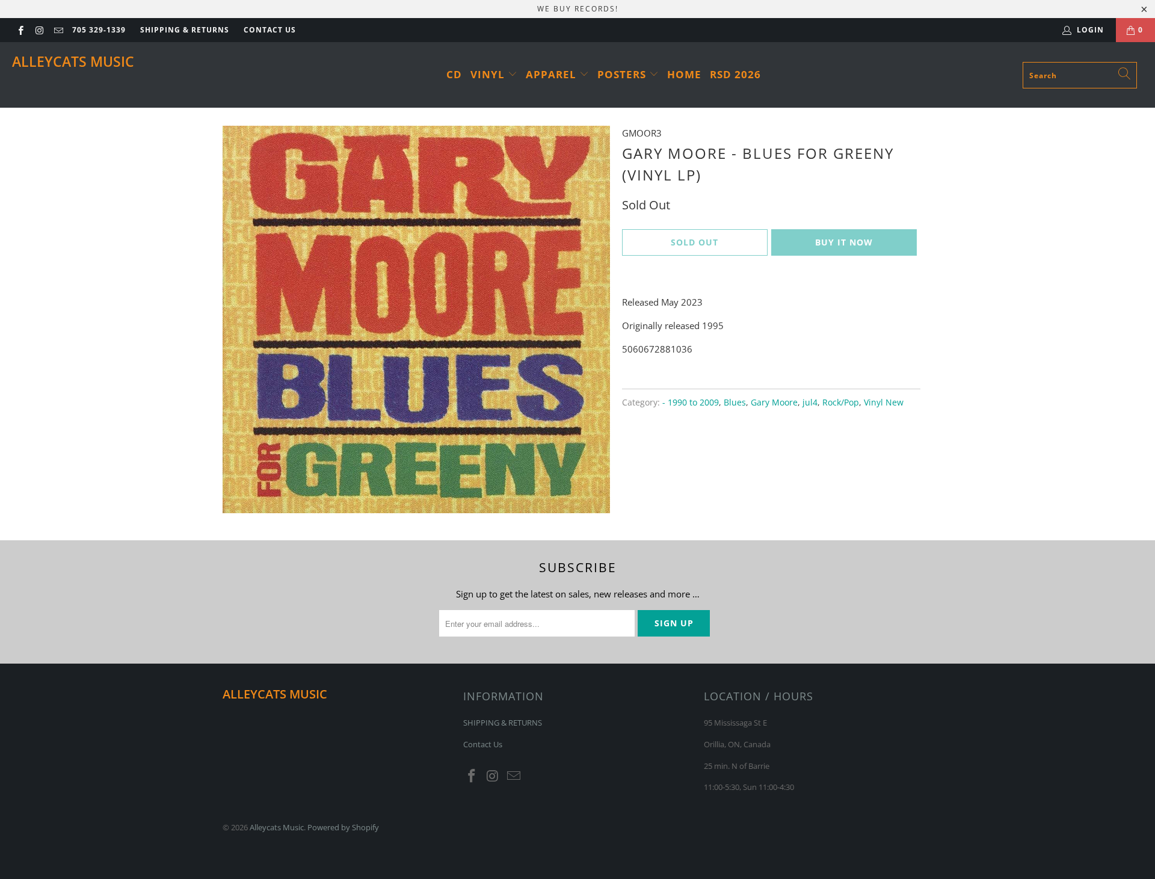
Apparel (552, 74)
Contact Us (270, 30)
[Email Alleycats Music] (58, 30)
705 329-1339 (99, 30)
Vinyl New (884, 402)
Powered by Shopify (343, 827)
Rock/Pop (840, 402)
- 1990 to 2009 (690, 402)
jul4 (810, 402)
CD (454, 74)
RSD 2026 (735, 74)
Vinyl (489, 74)
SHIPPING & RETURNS (184, 30)
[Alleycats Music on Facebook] (20, 30)
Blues (735, 402)
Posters (623, 74)
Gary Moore (774, 402)
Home (684, 74)
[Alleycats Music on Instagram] (39, 30)
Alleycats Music (73, 61)
